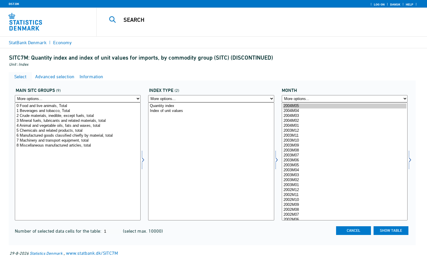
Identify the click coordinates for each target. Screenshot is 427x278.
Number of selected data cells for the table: (59, 231)
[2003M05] (344, 165)
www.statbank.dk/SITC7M (92, 253)
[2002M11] (344, 195)
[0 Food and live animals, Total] (77, 106)
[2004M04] (344, 110)
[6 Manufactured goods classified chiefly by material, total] (77, 135)
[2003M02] (344, 180)
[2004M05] (344, 106)
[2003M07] (344, 155)
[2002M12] (344, 190)
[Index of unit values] (211, 110)
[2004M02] (344, 120)
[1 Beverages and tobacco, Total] (77, 110)
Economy (62, 42)
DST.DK (14, 4)
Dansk (395, 4)
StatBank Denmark (27, 42)
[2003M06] (344, 160)
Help (409, 4)
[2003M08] (344, 150)
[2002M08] (344, 209)
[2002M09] (344, 204)
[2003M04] (344, 170)
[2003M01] (344, 185)
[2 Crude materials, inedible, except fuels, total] (77, 115)
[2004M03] (344, 115)
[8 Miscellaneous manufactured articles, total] (77, 145)
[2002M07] (344, 214)
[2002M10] (344, 199)
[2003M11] (344, 135)
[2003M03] (344, 175)
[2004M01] (344, 125)
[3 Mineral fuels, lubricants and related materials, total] (77, 120)
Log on (379, 4)
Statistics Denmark (46, 253)
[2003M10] (344, 140)
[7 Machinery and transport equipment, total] (77, 140)
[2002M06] (344, 219)
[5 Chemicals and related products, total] (77, 130)
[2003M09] (344, 145)
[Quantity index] (211, 106)
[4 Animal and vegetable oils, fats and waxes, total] (77, 125)
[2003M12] (344, 130)
